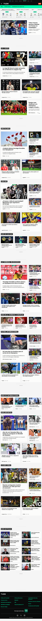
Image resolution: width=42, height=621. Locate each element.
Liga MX (24, 177)
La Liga (24, 380)
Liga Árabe (32, 359)
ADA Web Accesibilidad (5, 604)
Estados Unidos (13, 553)
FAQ (15, 602)
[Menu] (1, 4)
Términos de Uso (4, 600)
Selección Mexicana (31, 156)
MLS (30, 493)
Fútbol (4, 156)
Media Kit (16, 600)
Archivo (29, 603)
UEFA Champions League (7, 359)
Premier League (32, 346)
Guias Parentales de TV (19, 604)
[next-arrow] (41, 15)
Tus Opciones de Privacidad (33, 605)
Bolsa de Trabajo (4, 606)
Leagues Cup (5, 75)
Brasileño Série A (6, 492)
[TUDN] (6, 3)
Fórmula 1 (24, 461)
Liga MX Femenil (5, 230)
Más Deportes (32, 426)
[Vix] (39, 4)
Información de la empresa (6, 602)
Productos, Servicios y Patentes (34, 601)
